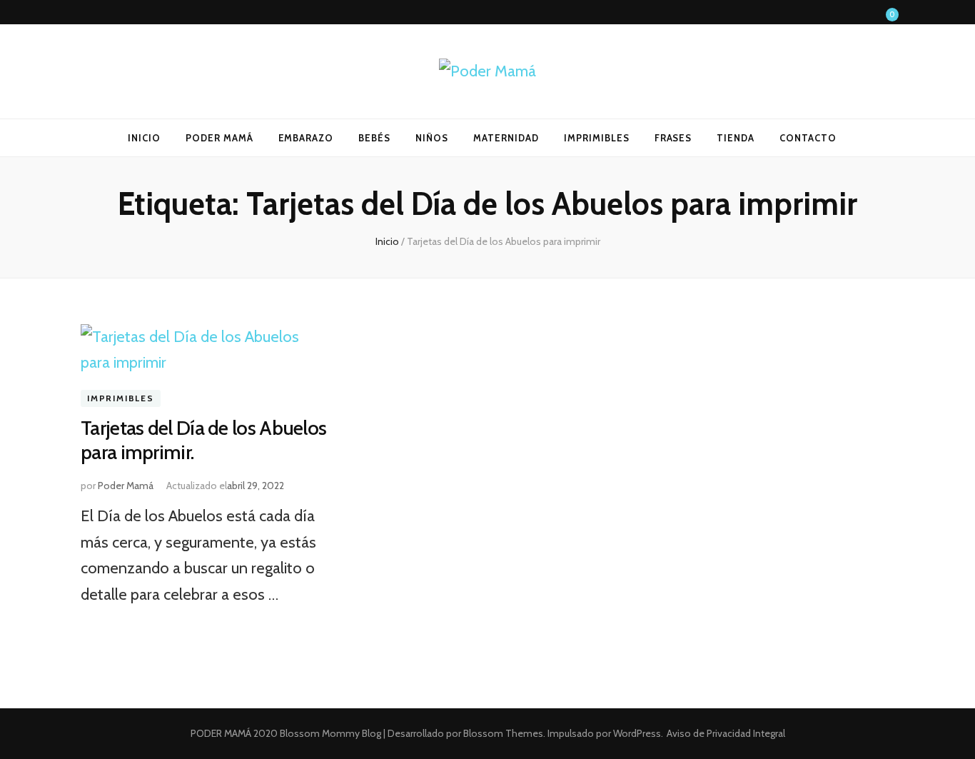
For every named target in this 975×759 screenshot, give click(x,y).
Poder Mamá (125, 485)
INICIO (144, 138)
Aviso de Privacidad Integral (726, 733)
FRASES (673, 138)
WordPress (637, 733)
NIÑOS (431, 138)
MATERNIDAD (506, 138)
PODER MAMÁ (219, 138)
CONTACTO (808, 138)
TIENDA (735, 138)
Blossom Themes (502, 733)
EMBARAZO (306, 138)
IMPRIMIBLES (597, 138)
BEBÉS (374, 138)
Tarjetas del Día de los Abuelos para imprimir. (203, 440)
